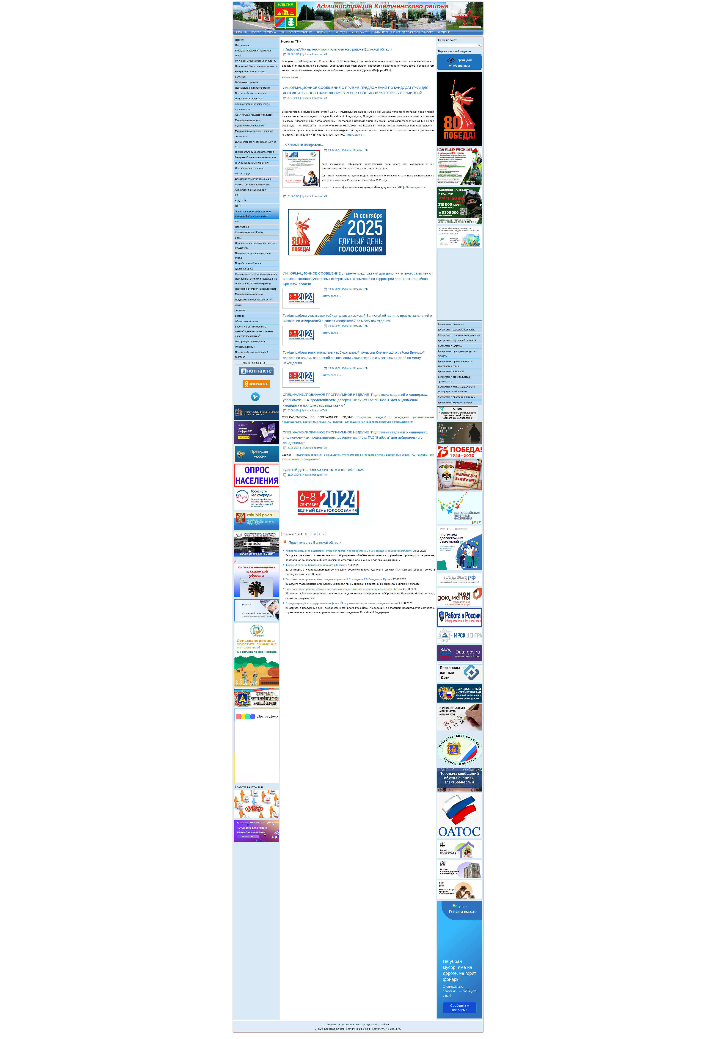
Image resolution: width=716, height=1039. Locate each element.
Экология (240, 310)
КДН (237, 195)
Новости (239, 40)
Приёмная (323, 32)
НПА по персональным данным (251, 163)
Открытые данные (245, 347)
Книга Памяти (360, 32)
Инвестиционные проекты (249, 98)
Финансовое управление (296, 32)
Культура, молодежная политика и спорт (253, 53)
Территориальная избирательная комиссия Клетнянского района (253, 213)
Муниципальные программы (250, 125)
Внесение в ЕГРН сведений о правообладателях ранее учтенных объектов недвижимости (254, 331)
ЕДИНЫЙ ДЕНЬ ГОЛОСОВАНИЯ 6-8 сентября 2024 (323, 470)
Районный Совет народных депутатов (255, 60)
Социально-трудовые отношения (253, 179)
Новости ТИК (319, 54)
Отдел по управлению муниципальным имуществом (256, 245)
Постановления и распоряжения (252, 88)
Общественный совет (246, 321)
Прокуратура (242, 227)
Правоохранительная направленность (255, 289)
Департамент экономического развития (459, 335)
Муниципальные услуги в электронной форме (404, 32)
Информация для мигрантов (250, 341)
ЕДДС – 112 (241, 200)
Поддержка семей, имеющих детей (253, 299)
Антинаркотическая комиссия (250, 190)
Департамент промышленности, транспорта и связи (455, 363)
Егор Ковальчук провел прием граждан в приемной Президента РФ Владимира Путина (338, 579)
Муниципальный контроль (249, 294)
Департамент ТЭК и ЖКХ (451, 371)
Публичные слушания (246, 82)
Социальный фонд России (249, 232)
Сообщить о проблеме (459, 1008)
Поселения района (263, 32)
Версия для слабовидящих (460, 62)
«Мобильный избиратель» (303, 145)
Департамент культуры (450, 346)
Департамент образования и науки (456, 397)
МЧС (237, 221)
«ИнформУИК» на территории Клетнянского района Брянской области (337, 49)
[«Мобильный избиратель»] (301, 186)
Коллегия (240, 77)
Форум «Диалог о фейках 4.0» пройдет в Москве (315, 564)
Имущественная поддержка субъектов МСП (255, 144)
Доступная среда (244, 268)
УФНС (238, 237)
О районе (444, 32)
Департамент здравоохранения (455, 402)
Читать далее (292, 77)
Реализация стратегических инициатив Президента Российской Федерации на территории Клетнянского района (256, 279)
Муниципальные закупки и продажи (254, 131)
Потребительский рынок (248, 263)
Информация (242, 45)
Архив (238, 305)
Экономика (241, 136)
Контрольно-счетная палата (250, 71)
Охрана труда (242, 173)
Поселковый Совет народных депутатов (256, 66)
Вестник (239, 316)
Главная (241, 32)
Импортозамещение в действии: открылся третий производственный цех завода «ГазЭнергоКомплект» (348, 550)
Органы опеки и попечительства (252, 184)
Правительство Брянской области (315, 542)
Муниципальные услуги (247, 120)
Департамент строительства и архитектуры (454, 379)
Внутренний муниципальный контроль (255, 157)
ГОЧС (238, 206)
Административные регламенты (252, 104)
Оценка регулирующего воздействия (254, 152)
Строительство (243, 109)
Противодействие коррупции (250, 93)
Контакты (341, 32)
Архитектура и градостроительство (254, 115)
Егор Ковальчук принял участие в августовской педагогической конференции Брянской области (343, 588)
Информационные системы (250, 168)
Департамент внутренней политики (457, 340)
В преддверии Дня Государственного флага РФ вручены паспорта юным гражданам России (341, 603)
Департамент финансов (451, 324)
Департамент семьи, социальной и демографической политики (456, 389)
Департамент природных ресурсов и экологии (457, 353)
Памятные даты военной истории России (253, 255)
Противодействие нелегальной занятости (251, 354)
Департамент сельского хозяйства (456, 329)
